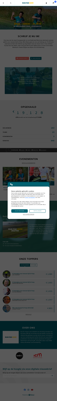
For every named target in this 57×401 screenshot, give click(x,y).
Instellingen (37, 211)
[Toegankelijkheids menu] (55, 2)
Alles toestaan (19, 211)
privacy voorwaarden (30, 197)
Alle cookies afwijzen (28, 214)
